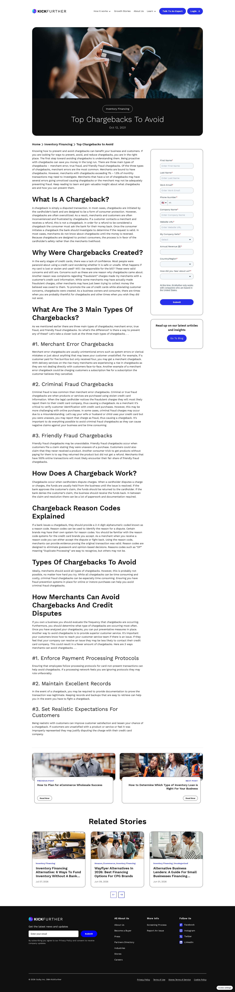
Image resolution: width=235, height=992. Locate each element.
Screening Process (156, 925)
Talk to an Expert (173, 11)
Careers (118, 959)
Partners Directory (124, 942)
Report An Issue (155, 930)
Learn (150, 11)
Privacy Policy (65, 940)
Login (194, 11)
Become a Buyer (122, 930)
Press (117, 936)
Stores (117, 954)
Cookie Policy (200, 979)
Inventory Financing (58, 144)
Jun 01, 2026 (160, 881)
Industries (119, 948)
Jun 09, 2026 (101, 881)
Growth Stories (122, 11)
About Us (139, 11)
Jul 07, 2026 (42, 881)
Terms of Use (159, 979)
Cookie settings (224, 988)
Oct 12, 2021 (117, 127)
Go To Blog (176, 338)
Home (36, 144)
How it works (101, 11)
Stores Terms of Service (180, 979)
